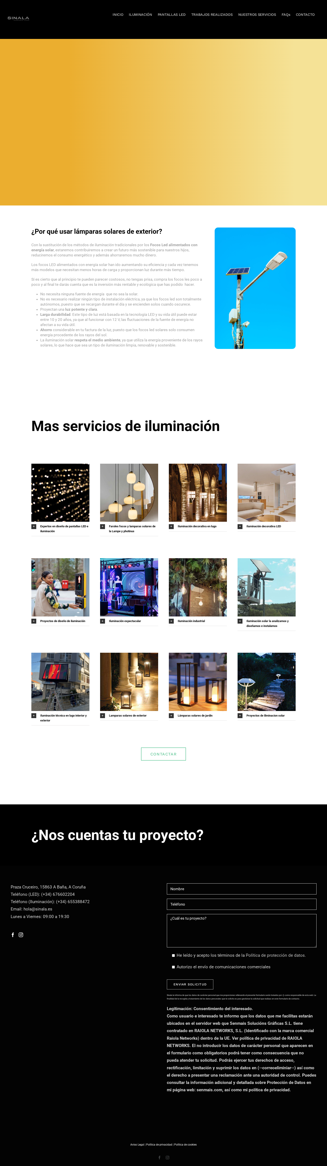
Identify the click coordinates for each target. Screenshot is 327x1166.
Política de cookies (185, 1144)
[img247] (198, 654)
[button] (60, 529)
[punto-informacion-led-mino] (60, 654)
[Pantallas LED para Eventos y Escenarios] (129, 560)
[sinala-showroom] (198, 560)
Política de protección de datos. (276, 955)
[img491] (267, 654)
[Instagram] (21, 935)
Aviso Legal (137, 1144)
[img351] (129, 654)
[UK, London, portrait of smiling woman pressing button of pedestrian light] (60, 560)
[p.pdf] (198, 465)
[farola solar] (267, 560)
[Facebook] (13, 935)
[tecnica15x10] (267, 465)
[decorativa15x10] (129, 465)
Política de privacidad (159, 1144)
